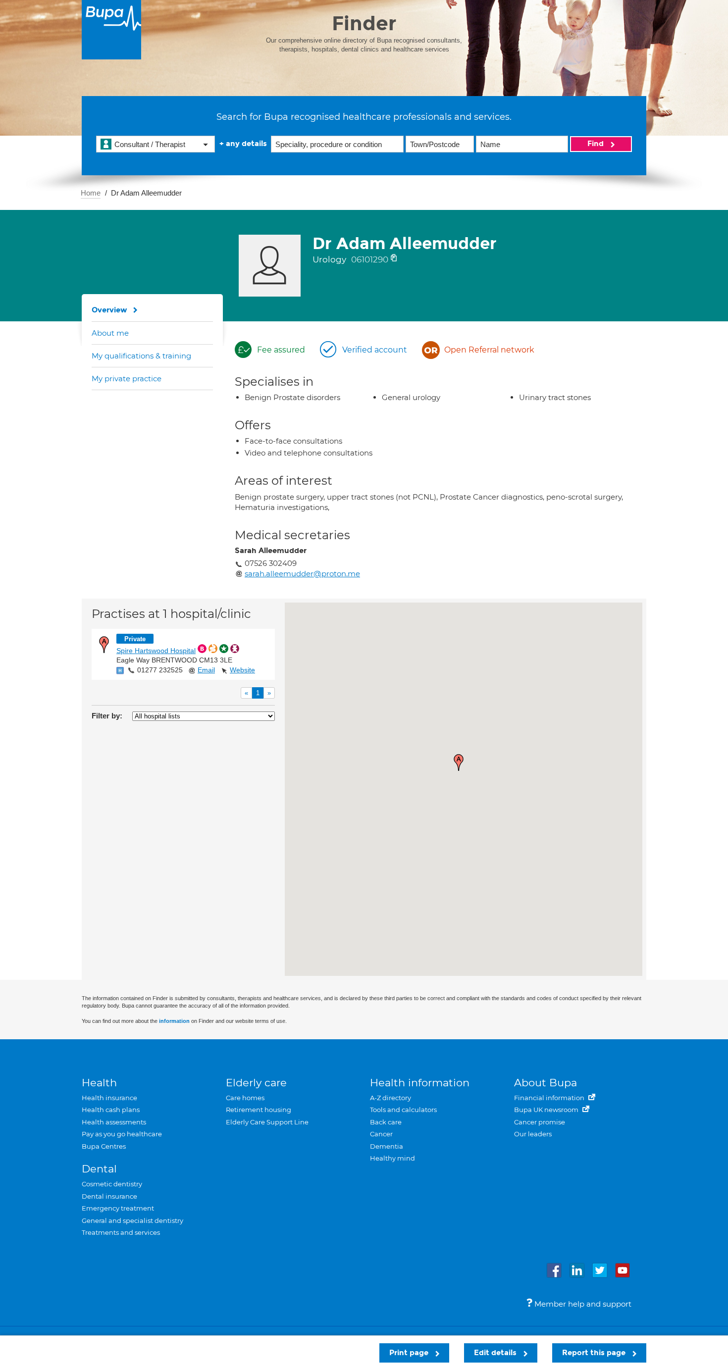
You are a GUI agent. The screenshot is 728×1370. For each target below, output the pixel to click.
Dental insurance (109, 1196)
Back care (386, 1122)
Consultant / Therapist (149, 144)
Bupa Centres (104, 1146)
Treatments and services (121, 1232)
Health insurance (109, 1098)
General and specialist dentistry (132, 1220)
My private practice (126, 378)
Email (206, 670)
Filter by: (107, 715)
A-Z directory (390, 1098)
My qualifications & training (141, 355)
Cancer (381, 1134)
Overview (109, 309)
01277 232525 (160, 670)
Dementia (386, 1146)
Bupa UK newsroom (547, 1110)
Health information (419, 1082)
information (174, 1021)
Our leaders (533, 1134)
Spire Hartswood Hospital (156, 651)
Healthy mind (392, 1158)
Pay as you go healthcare (122, 1134)
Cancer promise (539, 1122)
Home (91, 193)
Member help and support (581, 1304)
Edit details (496, 1352)
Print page (409, 1352)
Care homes (245, 1098)
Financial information (550, 1098)
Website (242, 670)
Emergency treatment (118, 1208)
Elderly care (256, 1082)
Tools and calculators (403, 1110)
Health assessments (114, 1122)
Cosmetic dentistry (112, 1184)
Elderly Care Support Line (267, 1122)
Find (596, 143)
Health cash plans (111, 1110)
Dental (99, 1169)
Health (99, 1082)
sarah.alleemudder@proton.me (302, 573)
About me (110, 333)
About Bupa (545, 1082)
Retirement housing (258, 1110)
